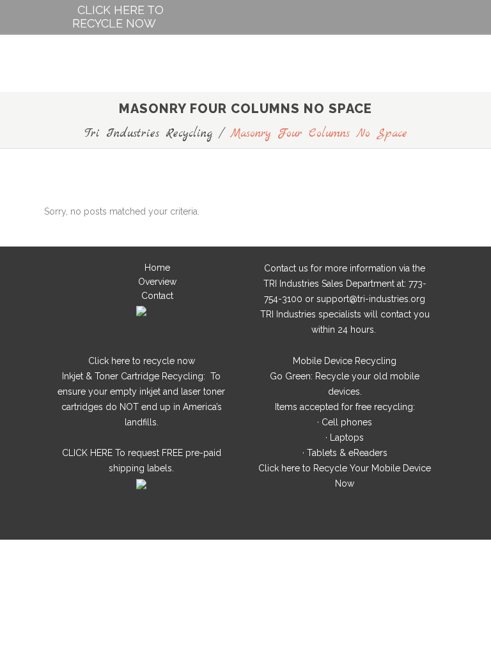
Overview (157, 282)
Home (157, 267)
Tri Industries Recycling (148, 134)
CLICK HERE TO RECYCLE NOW (118, 16)
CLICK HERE (87, 453)
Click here (109, 361)
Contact (157, 296)
